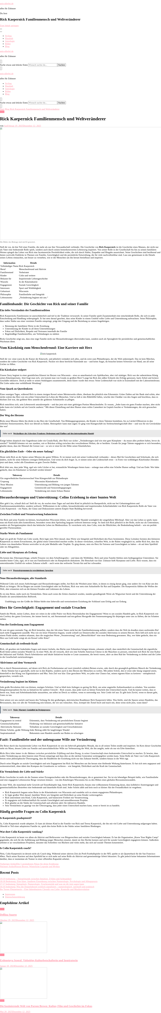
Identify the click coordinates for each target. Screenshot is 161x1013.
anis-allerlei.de (6, 3)
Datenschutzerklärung (15, 897)
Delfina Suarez (8, 914)
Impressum (10, 894)
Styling (8, 36)
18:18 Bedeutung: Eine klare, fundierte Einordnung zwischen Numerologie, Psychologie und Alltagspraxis (48, 881)
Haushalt (9, 38)
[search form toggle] (1, 61)
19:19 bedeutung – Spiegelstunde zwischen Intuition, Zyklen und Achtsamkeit (35, 878)
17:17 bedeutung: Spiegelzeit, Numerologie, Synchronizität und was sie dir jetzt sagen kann (42, 884)
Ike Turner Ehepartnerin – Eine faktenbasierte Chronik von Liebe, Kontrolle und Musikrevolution (44, 889)
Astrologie (10, 41)
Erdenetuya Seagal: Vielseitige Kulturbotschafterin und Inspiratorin (39, 960)
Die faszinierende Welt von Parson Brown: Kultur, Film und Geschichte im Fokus (46, 1006)
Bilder (8, 43)
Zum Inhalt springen (9, 25)
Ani (5, 125)
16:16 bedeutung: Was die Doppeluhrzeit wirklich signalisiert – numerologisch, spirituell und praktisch (47, 886)
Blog (7, 46)
